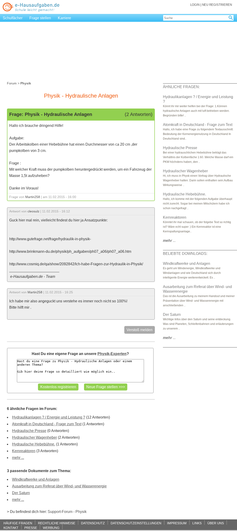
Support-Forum (60, 512)
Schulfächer (12, 18)
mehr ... (18, 458)
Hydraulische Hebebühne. (33, 444)
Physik (81, 512)
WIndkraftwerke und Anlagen (35, 479)
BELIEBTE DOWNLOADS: (185, 254)
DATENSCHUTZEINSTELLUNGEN (136, 523)
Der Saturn (21, 493)
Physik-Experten (112, 354)
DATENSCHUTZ (93, 523)
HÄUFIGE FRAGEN (17, 523)
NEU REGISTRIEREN (217, 4)
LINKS (197, 523)
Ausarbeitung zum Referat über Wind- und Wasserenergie (59, 486)
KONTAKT (11, 527)
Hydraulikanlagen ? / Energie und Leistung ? (48, 417)
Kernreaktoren (23, 451)
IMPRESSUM (177, 523)
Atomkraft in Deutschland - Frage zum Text (46, 424)
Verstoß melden (140, 330)
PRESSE (30, 527)
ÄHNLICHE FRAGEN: (181, 87)
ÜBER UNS (215, 523)
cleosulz (33, 211)
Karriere (64, 18)
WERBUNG (51, 527)
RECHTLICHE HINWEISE (56, 523)
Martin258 (32, 197)
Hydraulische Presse (29, 431)
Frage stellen (40, 18)
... (169, 241)
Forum (12, 83)
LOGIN (195, 4)
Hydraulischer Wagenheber (34, 437)
